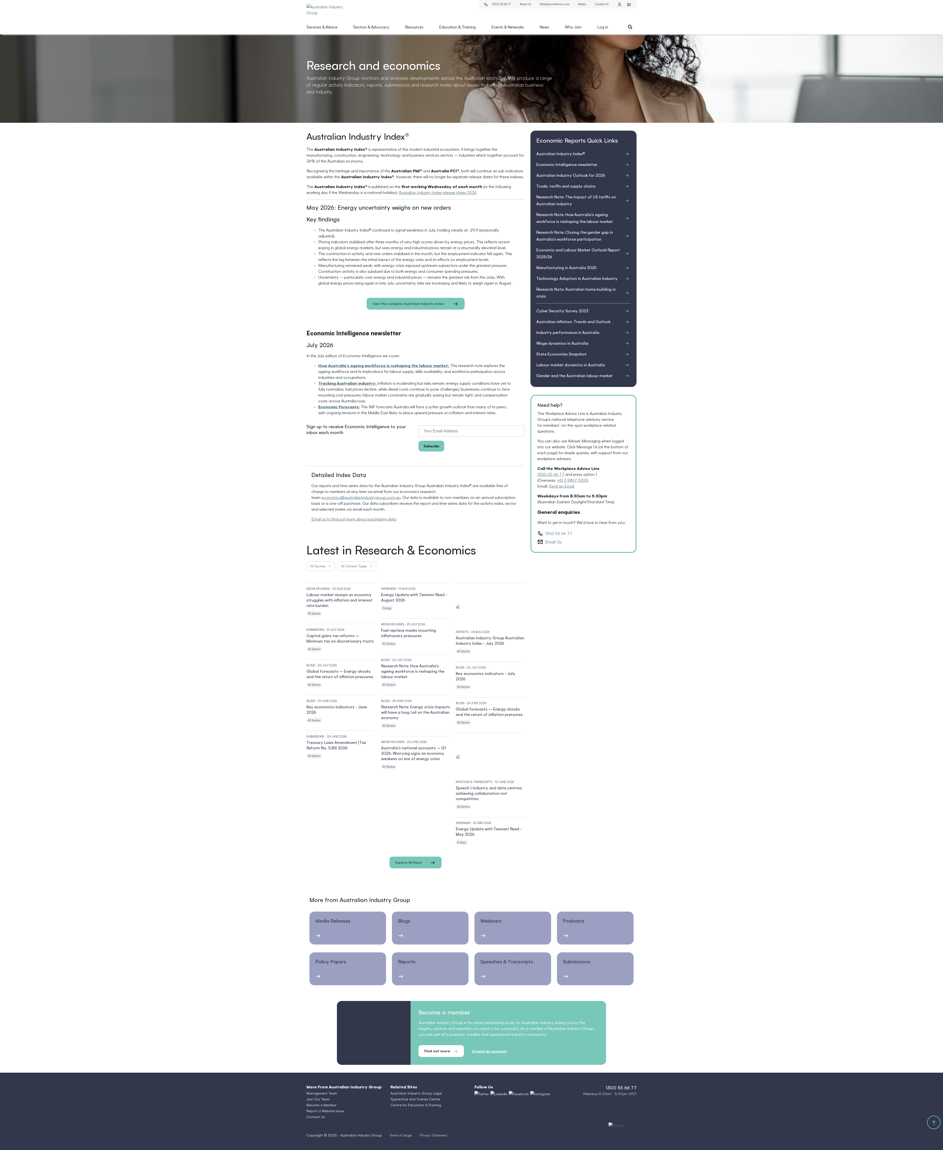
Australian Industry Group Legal (416, 1093)
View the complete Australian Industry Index (409, 303)
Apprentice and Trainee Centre (415, 1099)
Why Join (573, 27)
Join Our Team (318, 1099)
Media (582, 4)
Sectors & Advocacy (371, 27)
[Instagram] (540, 1094)
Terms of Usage (401, 1135)
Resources (414, 27)
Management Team (321, 1093)
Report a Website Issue (325, 1111)
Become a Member (321, 1105)
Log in (602, 27)
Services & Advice (321, 27)
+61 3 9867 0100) (572, 480)
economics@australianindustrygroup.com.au (361, 497)
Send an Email (561, 486)
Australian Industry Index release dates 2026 (438, 192)
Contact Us (602, 4)
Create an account (489, 1051)
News (544, 27)
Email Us (553, 541)
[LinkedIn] (498, 1094)
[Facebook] (519, 1094)
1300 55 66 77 (501, 4)
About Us (525, 4)
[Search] (630, 27)
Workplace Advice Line (554, 4)
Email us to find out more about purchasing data (353, 519)
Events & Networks (507, 27)
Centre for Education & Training (415, 1105)
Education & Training (457, 27)
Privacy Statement (433, 1135)
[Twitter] (481, 1094)
